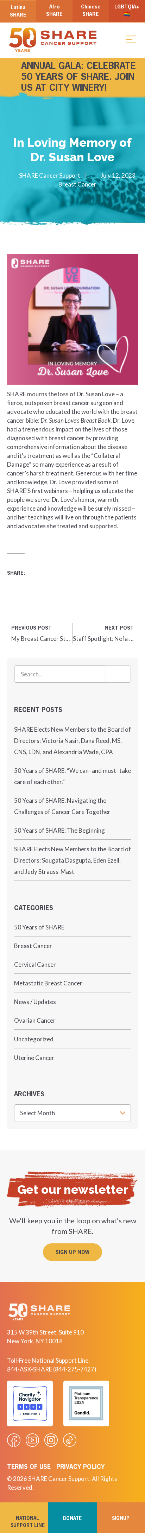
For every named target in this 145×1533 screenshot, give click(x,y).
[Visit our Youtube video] (32, 1440)
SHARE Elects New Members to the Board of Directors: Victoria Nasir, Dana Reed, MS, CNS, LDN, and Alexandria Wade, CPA (72, 741)
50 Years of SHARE (39, 927)
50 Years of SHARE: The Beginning (59, 830)
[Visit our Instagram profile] (51, 1440)
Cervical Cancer (35, 964)
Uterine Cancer (34, 1057)
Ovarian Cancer (35, 1020)
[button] (131, 39)
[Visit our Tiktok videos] (69, 1440)
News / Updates (35, 1001)
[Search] (118, 673)
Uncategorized (33, 1039)
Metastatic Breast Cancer (48, 983)
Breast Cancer (77, 184)
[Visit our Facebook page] (13, 1440)
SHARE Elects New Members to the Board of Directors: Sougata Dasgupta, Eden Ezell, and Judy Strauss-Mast (72, 860)
